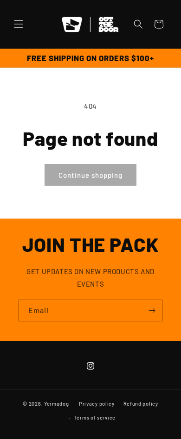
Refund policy (140, 404)
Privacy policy (97, 404)
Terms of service (95, 417)
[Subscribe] (152, 310)
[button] (18, 24)
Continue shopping (90, 175)
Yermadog (56, 403)
